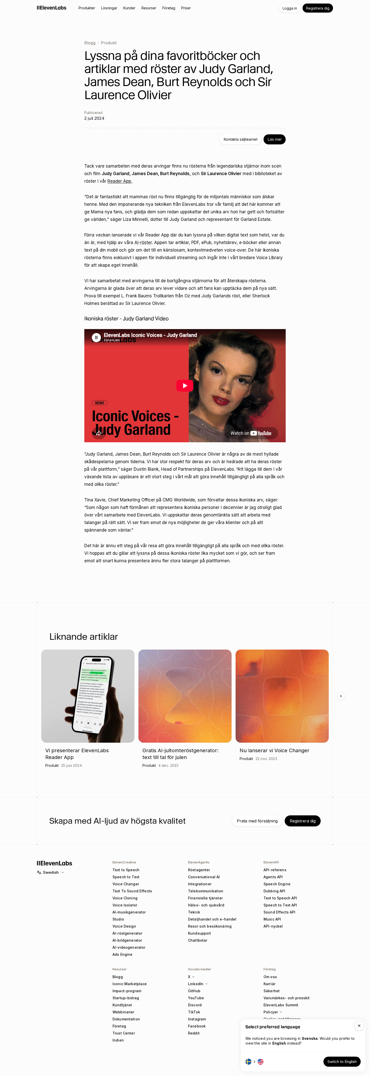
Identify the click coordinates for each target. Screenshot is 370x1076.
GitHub (194, 991)
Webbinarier (123, 1012)
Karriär (269, 984)
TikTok (194, 1012)
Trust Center (124, 1033)
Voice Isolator (125, 905)
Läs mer (275, 139)
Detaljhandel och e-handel (212, 919)
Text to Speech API (280, 898)
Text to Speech (126, 870)
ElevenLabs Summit (281, 1005)
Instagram (197, 1019)
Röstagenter (199, 870)
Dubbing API (274, 891)
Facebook (197, 1026)
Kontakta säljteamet (240, 139)
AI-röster (143, 242)
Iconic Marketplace (130, 984)
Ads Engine (122, 954)
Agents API (273, 877)
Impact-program (127, 991)
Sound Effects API (279, 912)
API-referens (275, 870)
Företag (119, 1026)
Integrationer (199, 884)
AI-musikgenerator (129, 912)
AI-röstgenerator (127, 933)
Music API (272, 919)
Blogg (89, 42)
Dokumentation (126, 1019)
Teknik (194, 912)
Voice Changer (126, 884)
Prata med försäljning (257, 820)
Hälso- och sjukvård (206, 905)
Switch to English (342, 1061)
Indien (118, 1040)
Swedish (51, 872)
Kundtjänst (122, 1005)
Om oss (270, 977)
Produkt (109, 42)
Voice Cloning (125, 898)
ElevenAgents (198, 862)
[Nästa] (341, 696)
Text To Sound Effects (132, 891)
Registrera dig (317, 8)
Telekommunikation (205, 891)
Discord (195, 1005)
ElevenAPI (271, 862)
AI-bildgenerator (127, 940)
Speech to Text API (280, 905)
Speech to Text (126, 877)
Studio (118, 919)
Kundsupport (199, 933)
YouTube (196, 998)
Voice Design (124, 926)
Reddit (194, 1033)
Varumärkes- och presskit (287, 998)
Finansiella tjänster (205, 898)
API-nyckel (273, 926)
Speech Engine (277, 884)
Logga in (290, 8)
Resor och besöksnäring (210, 926)
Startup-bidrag (126, 998)
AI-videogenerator (129, 947)
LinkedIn (195, 984)
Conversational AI (204, 877)
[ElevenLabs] (51, 7)
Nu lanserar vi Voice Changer (274, 750)
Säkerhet (272, 991)
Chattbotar (197, 940)
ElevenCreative (124, 862)
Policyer (271, 1012)
